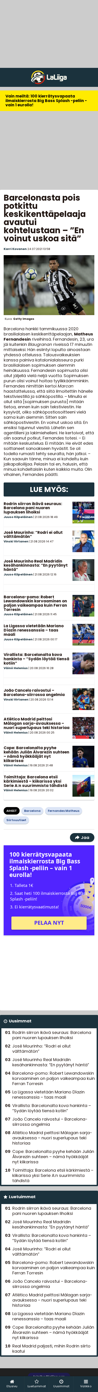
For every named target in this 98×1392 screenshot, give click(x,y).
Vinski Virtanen (16, 541)
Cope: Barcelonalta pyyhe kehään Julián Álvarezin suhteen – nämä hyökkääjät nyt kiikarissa (36, 754)
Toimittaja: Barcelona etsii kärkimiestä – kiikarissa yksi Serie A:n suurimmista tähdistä (35, 781)
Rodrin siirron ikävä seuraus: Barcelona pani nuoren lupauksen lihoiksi (33, 508)
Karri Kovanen (15, 249)
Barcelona (32, 811)
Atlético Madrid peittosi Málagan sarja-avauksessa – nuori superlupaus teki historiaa (37, 723)
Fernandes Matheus (63, 811)
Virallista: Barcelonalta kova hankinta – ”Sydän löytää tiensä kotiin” (36, 659)
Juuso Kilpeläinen (18, 517)
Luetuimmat (22, 1196)
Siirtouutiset (16, 820)
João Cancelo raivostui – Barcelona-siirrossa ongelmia (34, 692)
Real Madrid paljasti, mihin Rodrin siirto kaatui (51, 1348)
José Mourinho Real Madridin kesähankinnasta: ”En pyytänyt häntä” (36, 565)
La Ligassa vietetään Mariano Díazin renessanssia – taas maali (34, 630)
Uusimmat (20, 1021)
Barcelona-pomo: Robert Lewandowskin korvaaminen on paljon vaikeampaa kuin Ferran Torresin (35, 603)
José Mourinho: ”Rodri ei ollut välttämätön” (33, 534)
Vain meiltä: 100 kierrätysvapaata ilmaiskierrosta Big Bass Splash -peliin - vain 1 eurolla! (46, 100)
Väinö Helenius (16, 668)
